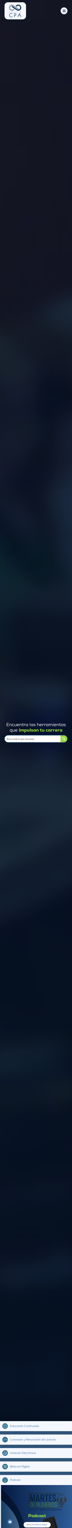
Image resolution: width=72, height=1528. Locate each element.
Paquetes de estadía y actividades (37, 1517)
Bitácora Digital (20, 1466)
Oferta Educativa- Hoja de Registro (37, 1523)
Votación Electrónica (23, 1453)
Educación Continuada (24, 1426)
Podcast (15, 1480)
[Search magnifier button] (63, 738)
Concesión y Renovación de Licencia (33, 1439)
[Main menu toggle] (64, 10)
